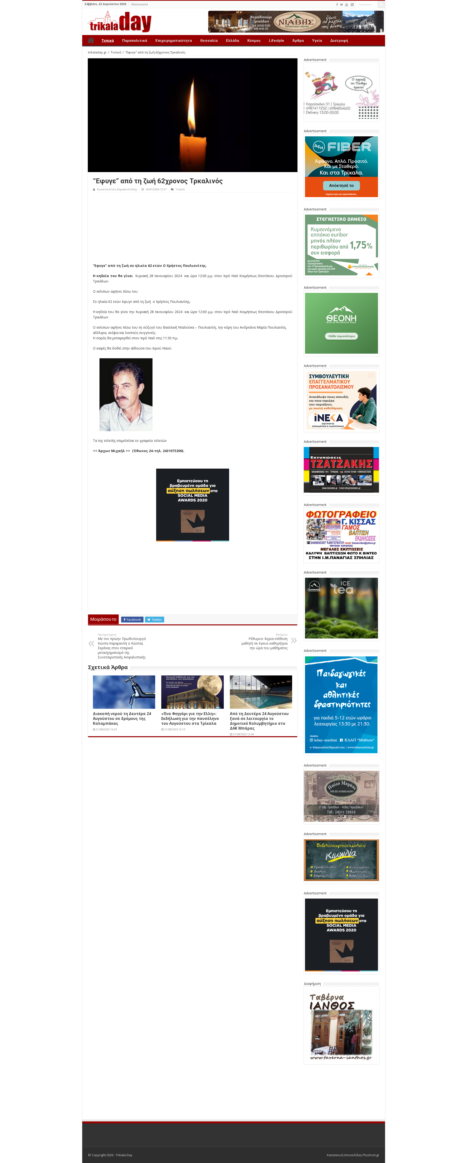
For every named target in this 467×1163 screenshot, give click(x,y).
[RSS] (352, 5)
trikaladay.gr (97, 52)
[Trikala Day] (117, 21)
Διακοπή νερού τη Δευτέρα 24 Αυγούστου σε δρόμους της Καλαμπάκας (122, 718)
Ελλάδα (232, 40)
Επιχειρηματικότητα (173, 40)
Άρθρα (298, 40)
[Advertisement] (192, 229)
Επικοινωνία (139, 4)
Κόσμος (254, 40)
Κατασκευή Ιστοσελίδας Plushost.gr (353, 1119)
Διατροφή (339, 40)
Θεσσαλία (209, 40)
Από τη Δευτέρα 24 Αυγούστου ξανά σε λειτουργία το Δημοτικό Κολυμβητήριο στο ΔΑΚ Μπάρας (259, 721)
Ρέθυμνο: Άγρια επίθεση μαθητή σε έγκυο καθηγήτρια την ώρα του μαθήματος (264, 641)
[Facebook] (337, 5)
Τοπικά (107, 40)
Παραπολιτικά (134, 40)
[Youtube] (347, 5)
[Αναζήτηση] (381, 4)
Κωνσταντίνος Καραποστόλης (117, 189)
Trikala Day (91, 40)
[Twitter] (342, 5)
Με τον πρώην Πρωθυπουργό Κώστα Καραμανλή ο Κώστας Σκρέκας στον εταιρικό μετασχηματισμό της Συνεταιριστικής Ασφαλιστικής (122, 646)
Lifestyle (276, 40)
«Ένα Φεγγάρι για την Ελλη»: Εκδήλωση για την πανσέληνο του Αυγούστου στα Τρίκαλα (190, 718)
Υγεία (317, 40)
